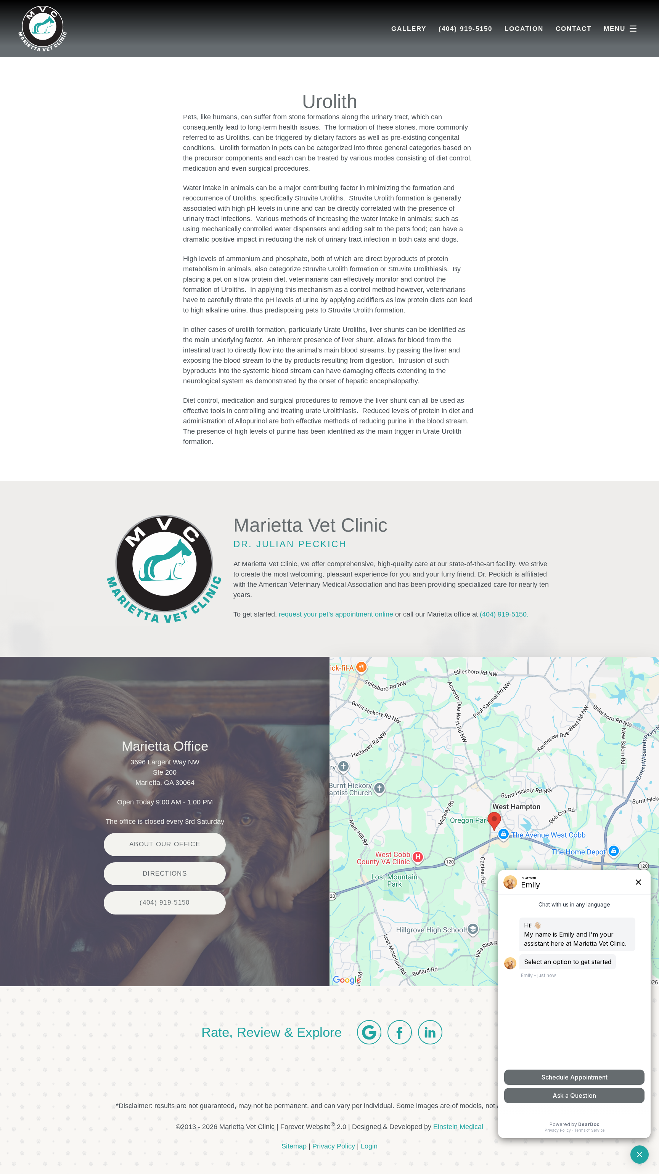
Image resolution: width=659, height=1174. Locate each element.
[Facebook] (399, 1032)
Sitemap (294, 1146)
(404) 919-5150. (504, 614)
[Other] (369, 1032)
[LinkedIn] (430, 1032)
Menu (614, 28)
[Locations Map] (494, 821)
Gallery (408, 29)
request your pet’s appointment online (336, 614)
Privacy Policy (333, 1146)
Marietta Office (165, 745)
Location (524, 29)
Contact (573, 29)
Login (369, 1146)
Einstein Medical (458, 1127)
